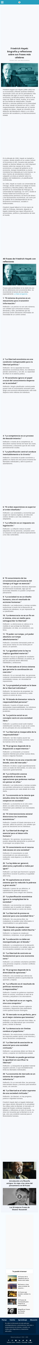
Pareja (4, 1320)
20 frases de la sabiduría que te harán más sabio (23, 1278)
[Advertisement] (19, 26)
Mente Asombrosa (25, 60)
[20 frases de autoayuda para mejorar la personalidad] (13, 1302)
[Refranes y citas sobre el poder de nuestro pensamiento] (13, 1286)
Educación (33, 1320)
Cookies (30, 1342)
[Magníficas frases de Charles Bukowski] (13, 1311)
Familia (12, 1320)
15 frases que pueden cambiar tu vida (24, 1294)
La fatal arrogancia (20, 294)
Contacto (18, 1342)
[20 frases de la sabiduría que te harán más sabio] (13, 1278)
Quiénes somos (11, 1342)
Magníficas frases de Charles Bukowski (24, 1311)
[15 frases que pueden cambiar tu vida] (13, 1294)
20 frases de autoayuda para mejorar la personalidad (23, 1302)
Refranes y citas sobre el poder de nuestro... (23, 1286)
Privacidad (24, 1342)
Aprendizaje (22, 1320)
